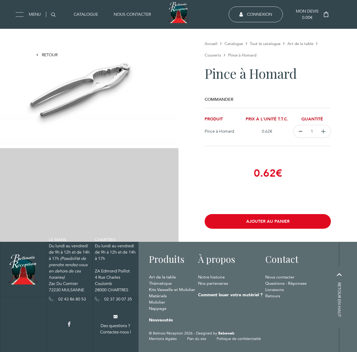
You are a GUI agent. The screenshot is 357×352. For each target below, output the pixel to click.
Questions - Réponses (286, 283)
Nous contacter (132, 14)
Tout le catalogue (265, 43)
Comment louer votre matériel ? (230, 295)
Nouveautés (161, 320)
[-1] (300, 131)
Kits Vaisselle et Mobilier (172, 290)
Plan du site (196, 338)
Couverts (213, 55)
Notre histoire (211, 277)
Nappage (157, 308)
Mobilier (157, 302)
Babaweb (226, 333)
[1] (323, 131)
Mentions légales (163, 338)
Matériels (158, 296)
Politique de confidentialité (239, 338)
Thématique (160, 283)
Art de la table (300, 43)
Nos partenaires (213, 283)
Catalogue (86, 14)
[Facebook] (69, 324)
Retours (272, 296)
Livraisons (274, 290)
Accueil (211, 43)
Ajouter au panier (268, 221)
